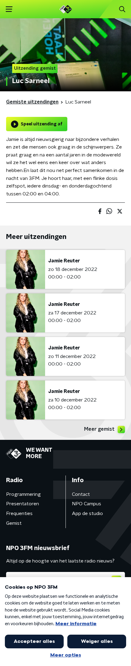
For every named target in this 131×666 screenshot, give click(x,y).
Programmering (23, 494)
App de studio (87, 513)
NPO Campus (86, 503)
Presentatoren (22, 503)
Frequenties (19, 513)
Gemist (14, 523)
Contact (81, 494)
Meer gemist (99, 429)
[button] (9, 9)
